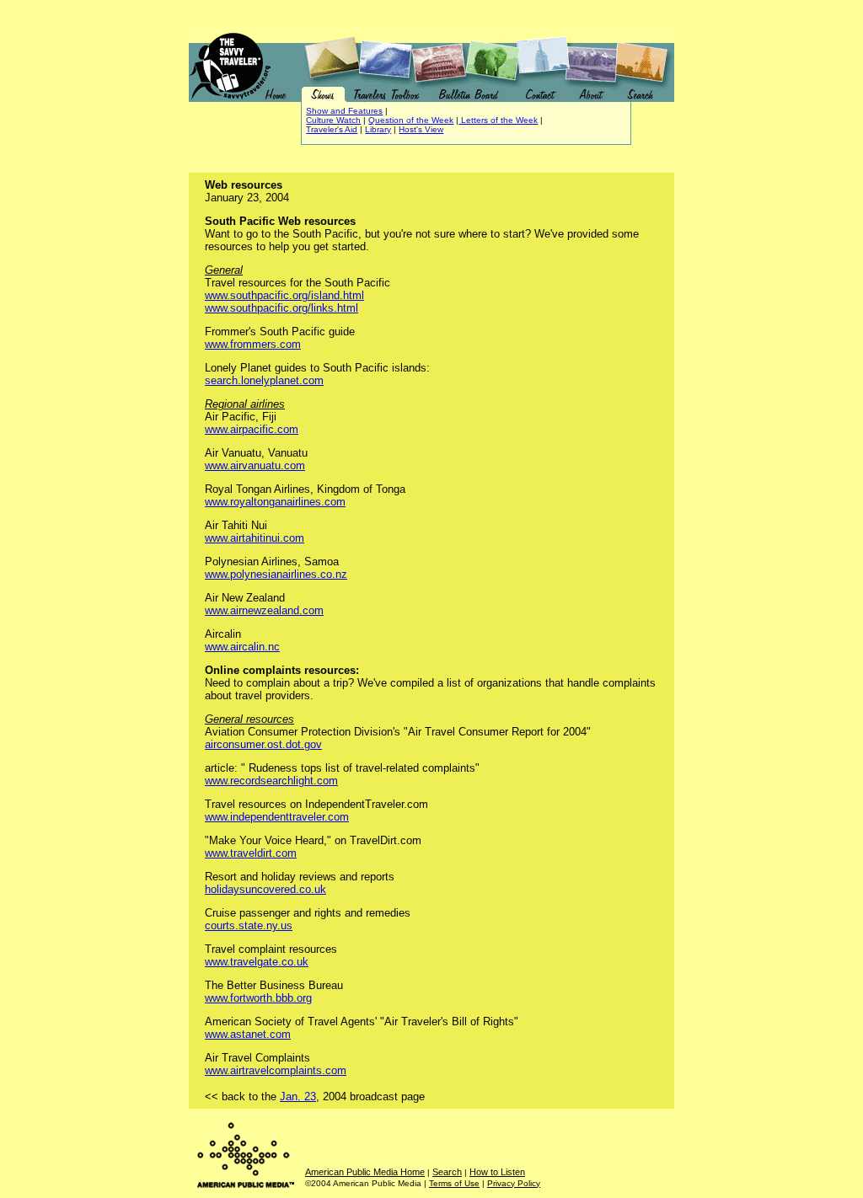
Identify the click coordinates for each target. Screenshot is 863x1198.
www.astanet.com (248, 1034)
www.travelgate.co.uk (256, 961)
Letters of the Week (498, 120)
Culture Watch (333, 120)
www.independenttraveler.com (277, 816)
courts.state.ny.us (248, 925)
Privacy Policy (513, 1183)
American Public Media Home (365, 1172)
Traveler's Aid (331, 129)
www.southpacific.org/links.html (281, 308)
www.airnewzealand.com (264, 610)
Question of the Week (410, 120)
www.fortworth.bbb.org (258, 998)
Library (378, 129)
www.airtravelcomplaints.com (275, 1070)
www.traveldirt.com (251, 853)
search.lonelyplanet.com (264, 380)
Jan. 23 (298, 1096)
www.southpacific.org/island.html (284, 295)
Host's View (421, 129)
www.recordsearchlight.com (271, 780)
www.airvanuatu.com (255, 465)
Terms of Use (454, 1183)
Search (447, 1172)
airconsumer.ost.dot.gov (263, 744)
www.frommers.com (253, 344)
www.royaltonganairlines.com (275, 501)
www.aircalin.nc (242, 646)
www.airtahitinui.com (254, 538)
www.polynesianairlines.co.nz (276, 574)
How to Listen (497, 1172)
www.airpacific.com (251, 429)
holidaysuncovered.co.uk (265, 889)
